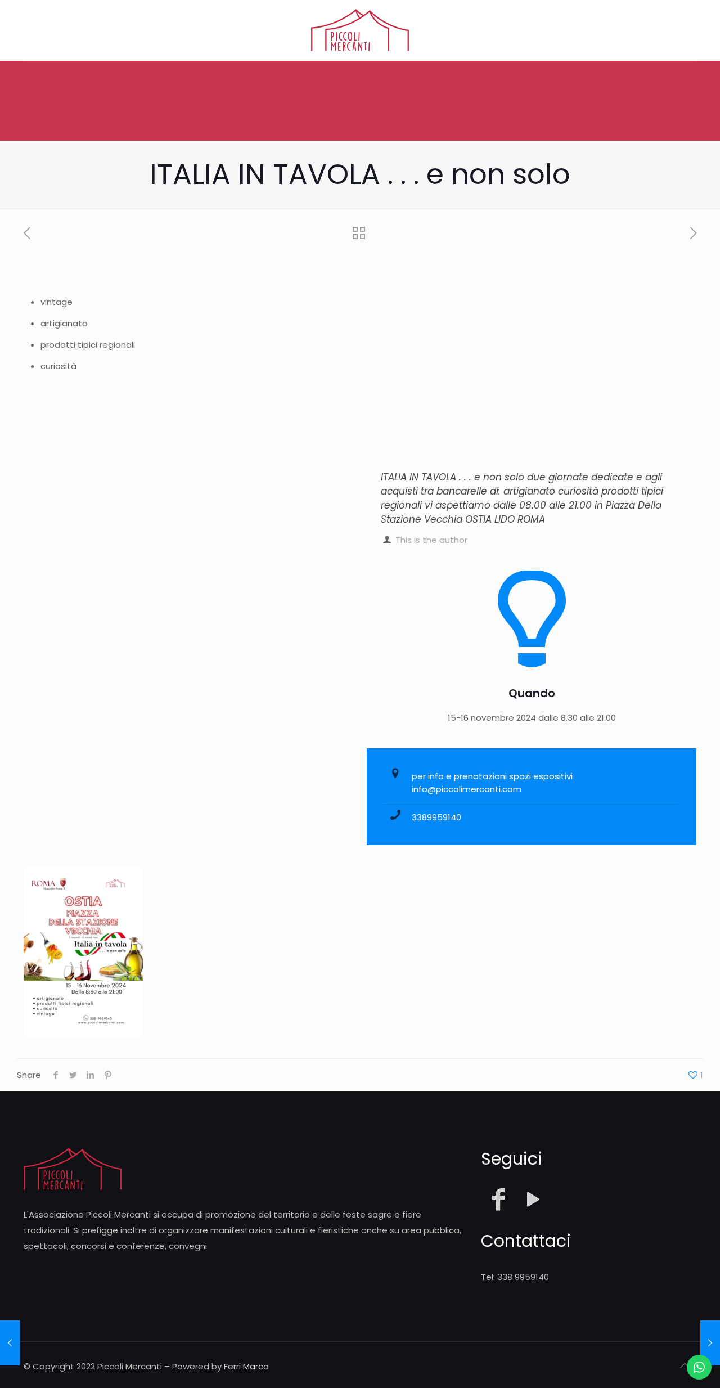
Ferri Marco (246, 1366)
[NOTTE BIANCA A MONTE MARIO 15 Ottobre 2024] (710, 1342)
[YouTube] (533, 1199)
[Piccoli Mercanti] (360, 30)
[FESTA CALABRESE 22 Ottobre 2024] (10, 1342)
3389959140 (436, 817)
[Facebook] (498, 1199)
